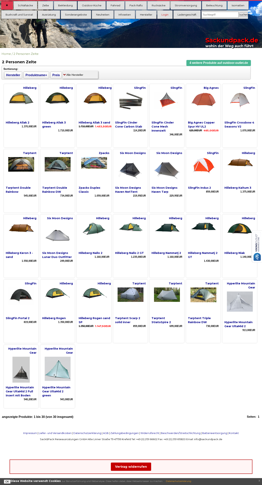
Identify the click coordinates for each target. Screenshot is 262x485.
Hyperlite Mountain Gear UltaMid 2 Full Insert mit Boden (20, 391)
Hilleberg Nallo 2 (90, 253)
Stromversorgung (186, 5)
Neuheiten (102, 14)
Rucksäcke (159, 5)
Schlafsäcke (25, 5)
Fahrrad (115, 5)
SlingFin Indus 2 (199, 187)
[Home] (7, 5)
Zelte (45, 5)
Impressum (30, 433)
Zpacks (104, 153)
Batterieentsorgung (214, 433)
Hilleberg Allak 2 (17, 122)
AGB (106, 433)
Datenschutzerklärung (87, 433)
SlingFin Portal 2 (18, 318)
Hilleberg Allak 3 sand (94, 122)
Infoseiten (125, 14)
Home (6, 54)
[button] (218, 63)
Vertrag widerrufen (131, 467)
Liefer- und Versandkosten (55, 433)
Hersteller (146, 14)
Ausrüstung (49, 14)
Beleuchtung (214, 5)
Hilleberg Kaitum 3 (237, 187)
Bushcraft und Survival (19, 14)
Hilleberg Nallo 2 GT (129, 253)
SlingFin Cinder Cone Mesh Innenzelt (163, 126)
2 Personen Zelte (26, 54)
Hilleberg (29, 88)
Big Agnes (211, 88)
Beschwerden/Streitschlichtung (180, 433)
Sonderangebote (76, 14)
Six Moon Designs (133, 153)
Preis (56, 75)
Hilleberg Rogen (54, 318)
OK (7, 481)
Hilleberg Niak (234, 253)
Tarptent (29, 153)
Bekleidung (65, 5)
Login (164, 14)
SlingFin (140, 88)
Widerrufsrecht (149, 433)
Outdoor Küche (91, 5)
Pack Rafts (136, 5)
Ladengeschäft (187, 14)
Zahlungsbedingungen (124, 433)
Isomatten (238, 5)
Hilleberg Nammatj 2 (166, 253)
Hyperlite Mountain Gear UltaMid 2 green (56, 391)
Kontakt (234, 433)
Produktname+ (36, 75)
